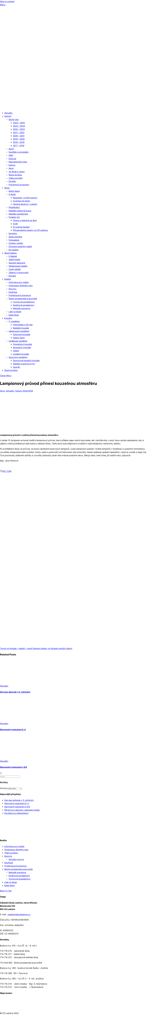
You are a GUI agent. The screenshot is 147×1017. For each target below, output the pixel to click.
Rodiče (7, 279)
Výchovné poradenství (24, 302)
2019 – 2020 (19, 139)
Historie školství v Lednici (25, 204)
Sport (11, 149)
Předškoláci (14, 207)
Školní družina (15, 175)
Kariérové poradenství (23, 305)
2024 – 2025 (19, 123)
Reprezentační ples (18, 162)
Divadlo (12, 181)
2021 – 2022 (18, 132)
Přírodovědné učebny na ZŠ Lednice (30, 230)
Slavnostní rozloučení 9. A (13, 729)
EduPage (13, 292)
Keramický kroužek (22, 347)
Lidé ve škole (15, 311)
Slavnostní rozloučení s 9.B (13, 767)
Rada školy (14, 315)
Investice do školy (21, 201)
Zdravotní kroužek (21, 334)
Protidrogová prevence (20, 295)
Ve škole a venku (17, 171)
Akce (11, 168)
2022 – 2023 (19, 129)
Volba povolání (16, 178)
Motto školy (14, 191)
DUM (15, 224)
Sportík (16, 367)
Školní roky (14, 119)
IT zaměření (14, 321)
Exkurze (12, 158)
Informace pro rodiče (19, 282)
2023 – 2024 (19, 126)
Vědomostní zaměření (19, 331)
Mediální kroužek (21, 328)
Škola (6, 188)
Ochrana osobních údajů (20, 246)
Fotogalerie (14, 240)
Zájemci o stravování (18, 272)
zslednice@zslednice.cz (19, 914)
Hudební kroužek (21, 354)
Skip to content (7, 1)
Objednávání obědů (18, 266)
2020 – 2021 (19, 136)
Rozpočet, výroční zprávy (25, 198)
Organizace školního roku (21, 285)
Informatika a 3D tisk (23, 324)
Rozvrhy (12, 289)
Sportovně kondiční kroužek (26, 360)
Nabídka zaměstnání (18, 214)
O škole (12, 194)
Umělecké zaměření (18, 341)
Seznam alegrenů (17, 263)
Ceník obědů (15, 269)
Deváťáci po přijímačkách (16, 813)
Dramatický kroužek (22, 344)
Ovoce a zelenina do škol (25, 220)
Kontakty (13, 233)
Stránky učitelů (16, 243)
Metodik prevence (21, 308)
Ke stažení (13, 250)
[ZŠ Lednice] (73, 108)
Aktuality (8, 113)
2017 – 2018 (18, 145)
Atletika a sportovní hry (24, 364)
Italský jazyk (19, 338)
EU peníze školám (21, 227)
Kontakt (12, 276)
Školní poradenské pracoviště (23, 298)
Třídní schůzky (11, 853)
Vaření (16, 351)
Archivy (3, 788)
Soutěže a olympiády (19, 152)
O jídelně (13, 256)
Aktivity (8, 116)
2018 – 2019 (18, 142)
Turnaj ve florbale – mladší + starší (16, 648)
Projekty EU (14, 217)
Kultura (12, 165)
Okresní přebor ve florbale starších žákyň (52, 648)
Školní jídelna (10, 253)
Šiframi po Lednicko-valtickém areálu (22, 810)
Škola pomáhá (15, 237)
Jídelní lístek (14, 259)
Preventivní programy (19, 184)
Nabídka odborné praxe (20, 211)
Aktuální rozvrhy (16, 859)
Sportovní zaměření (18, 357)
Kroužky (8, 318)
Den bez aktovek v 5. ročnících (15, 692)
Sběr (11, 155)
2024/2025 (27, 391)
